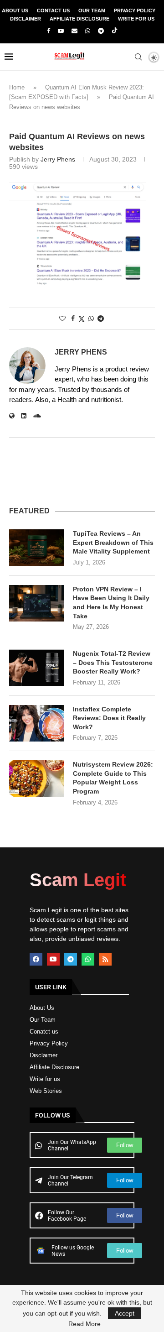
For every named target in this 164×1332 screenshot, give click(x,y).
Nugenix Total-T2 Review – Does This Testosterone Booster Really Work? (113, 662)
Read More (84, 1324)
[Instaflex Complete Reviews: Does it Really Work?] (36, 723)
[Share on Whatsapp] (91, 318)
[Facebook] (48, 30)
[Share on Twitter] (81, 319)
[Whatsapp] (87, 30)
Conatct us (44, 1031)
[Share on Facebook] (73, 318)
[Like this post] (62, 318)
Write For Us (136, 18)
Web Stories (46, 1091)
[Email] (74, 30)
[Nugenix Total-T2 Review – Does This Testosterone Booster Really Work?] (36, 667)
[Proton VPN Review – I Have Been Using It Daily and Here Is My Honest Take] (36, 603)
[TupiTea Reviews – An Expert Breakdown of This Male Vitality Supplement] (36, 547)
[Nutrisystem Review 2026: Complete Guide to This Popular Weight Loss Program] (36, 778)
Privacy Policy (134, 10)
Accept (124, 1313)
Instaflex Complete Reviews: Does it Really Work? (109, 718)
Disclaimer (25, 18)
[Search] (138, 57)
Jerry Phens (58, 159)
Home (17, 87)
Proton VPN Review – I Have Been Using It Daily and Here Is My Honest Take (111, 602)
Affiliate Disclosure (79, 18)
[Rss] (105, 959)
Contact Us (53, 10)
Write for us (45, 1079)
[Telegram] (101, 30)
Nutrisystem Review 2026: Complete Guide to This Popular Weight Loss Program (113, 778)
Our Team (91, 10)
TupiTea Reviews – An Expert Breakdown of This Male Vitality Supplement (113, 542)
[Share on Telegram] (100, 318)
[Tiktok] (115, 31)
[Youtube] (61, 30)
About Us (15, 10)
